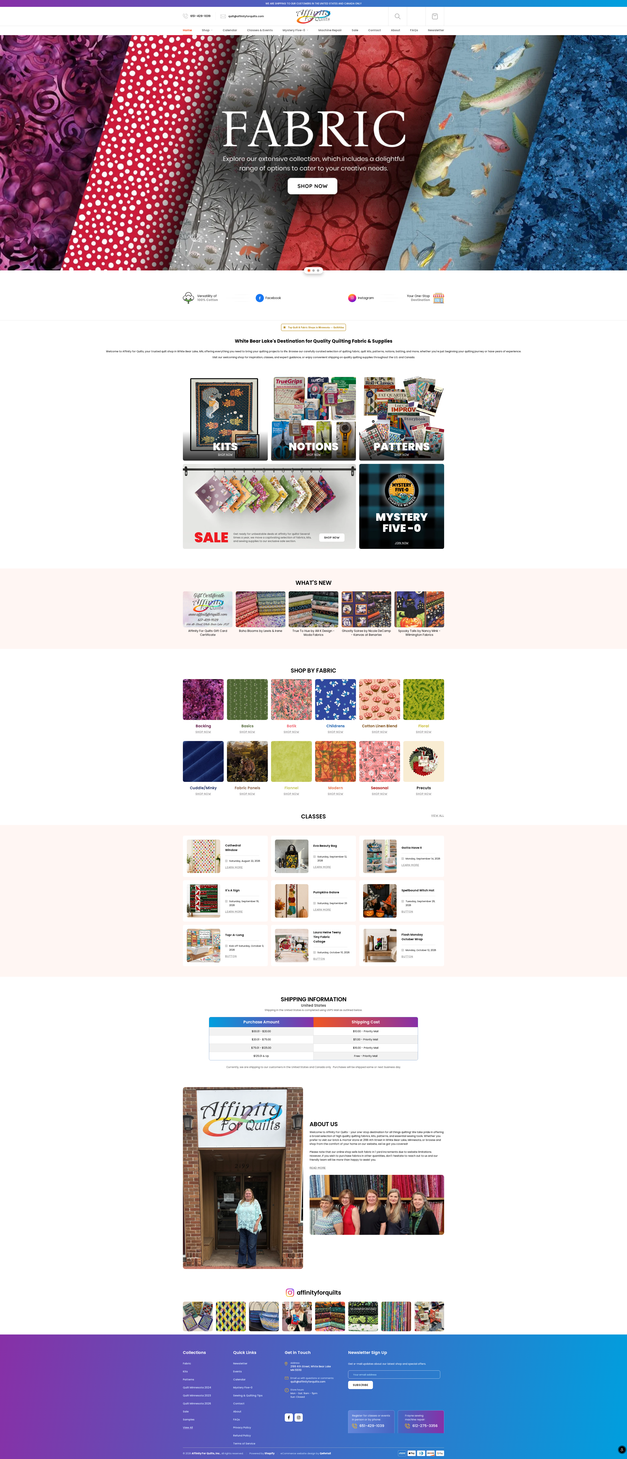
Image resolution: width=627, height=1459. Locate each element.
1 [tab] (309, 270)
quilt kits (366, 351)
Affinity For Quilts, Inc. (206, 1453)
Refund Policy (242, 1435)
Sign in (416, 16)
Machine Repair (330, 30)
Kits (185, 1371)
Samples (188, 1419)
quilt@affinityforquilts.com (246, 16)
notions (389, 351)
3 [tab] (318, 270)
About (395, 30)
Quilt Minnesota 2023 (197, 1395)
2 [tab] (313, 270)
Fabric (187, 1363)
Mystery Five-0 (294, 30)
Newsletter (436, 30)
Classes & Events (260, 30)
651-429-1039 (200, 16)
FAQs (414, 30)
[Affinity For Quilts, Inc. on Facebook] (289, 1417)
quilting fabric (351, 351)
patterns (378, 351)
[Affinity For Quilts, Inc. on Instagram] (299, 1417)
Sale (355, 30)
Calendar (230, 30)
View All (437, 815)
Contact (374, 30)
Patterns (188, 1379)
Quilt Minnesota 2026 (197, 1403)
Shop (206, 30)
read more (318, 1167)
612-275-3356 (425, 1425)
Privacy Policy (242, 1427)
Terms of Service (244, 1443)
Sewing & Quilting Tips (248, 1395)
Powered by (257, 1453)
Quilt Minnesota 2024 (197, 1387)
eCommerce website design (298, 1453)
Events (237, 1371)
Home (187, 30)
